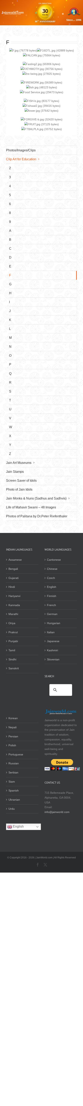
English (51, 586)
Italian (51, 632)
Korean (13, 718)
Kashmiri (52, 650)
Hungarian (53, 623)
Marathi (13, 614)
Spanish (13, 790)
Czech (51, 578)
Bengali (13, 568)
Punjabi (13, 641)
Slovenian (53, 659)
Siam (11, 781)
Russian (13, 763)
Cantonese (54, 559)
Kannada (14, 605)
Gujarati (13, 578)
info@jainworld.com (57, 812)
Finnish (51, 596)
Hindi (11, 586)
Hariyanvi (14, 596)
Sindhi (12, 659)
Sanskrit (13, 668)
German (52, 614)
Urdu (11, 808)
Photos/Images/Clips (21, 150)
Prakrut (13, 632)
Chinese (52, 568)
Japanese (53, 641)
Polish (12, 745)
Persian (13, 736)
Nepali (12, 727)
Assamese (15, 559)
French (51, 605)
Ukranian (14, 799)
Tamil (11, 650)
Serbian (13, 772)
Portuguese (15, 754)
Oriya (11, 623)
